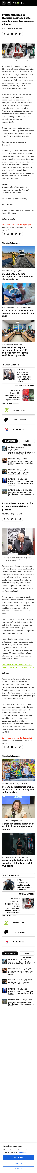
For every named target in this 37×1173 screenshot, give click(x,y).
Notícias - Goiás (14, 490)
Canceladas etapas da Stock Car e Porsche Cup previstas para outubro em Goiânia (21, 494)
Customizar (18, 1163)
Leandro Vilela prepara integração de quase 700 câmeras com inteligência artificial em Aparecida (15, 351)
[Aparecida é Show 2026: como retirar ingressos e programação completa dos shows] (4, 990)
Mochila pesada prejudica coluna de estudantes (25, 887)
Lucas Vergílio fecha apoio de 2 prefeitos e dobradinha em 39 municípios (18, 863)
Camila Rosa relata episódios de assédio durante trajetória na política (18, 826)
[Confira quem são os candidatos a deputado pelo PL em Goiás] (4, 471)
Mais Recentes (27, 441)
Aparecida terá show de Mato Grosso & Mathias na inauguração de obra (21, 453)
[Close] (35, 1144)
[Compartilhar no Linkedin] (16, 34)
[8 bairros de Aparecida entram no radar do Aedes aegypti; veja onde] (18, 294)
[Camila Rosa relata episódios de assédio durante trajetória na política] (18, 807)
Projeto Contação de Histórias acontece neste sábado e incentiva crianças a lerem (12, 908)
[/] (4, 3)
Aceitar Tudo (18, 1157)
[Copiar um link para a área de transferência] (20, 34)
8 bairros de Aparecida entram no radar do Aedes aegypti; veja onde (18, 313)
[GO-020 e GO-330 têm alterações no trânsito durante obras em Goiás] (18, 257)
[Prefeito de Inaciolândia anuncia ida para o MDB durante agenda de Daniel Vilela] (18, 770)
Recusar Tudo (18, 1168)
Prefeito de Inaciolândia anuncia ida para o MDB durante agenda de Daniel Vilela (18, 789)
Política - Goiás (8, 784)
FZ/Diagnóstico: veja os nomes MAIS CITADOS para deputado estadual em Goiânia (20, 463)
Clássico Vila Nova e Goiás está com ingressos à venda (12, 397)
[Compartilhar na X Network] (8, 34)
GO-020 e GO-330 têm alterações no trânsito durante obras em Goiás (17, 276)
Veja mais (22, 1152)
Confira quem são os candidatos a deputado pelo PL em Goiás (19, 473)
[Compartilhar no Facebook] (4, 34)
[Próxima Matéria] (28, 395)
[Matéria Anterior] (8, 374)
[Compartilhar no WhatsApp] (12, 34)
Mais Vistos (10, 441)
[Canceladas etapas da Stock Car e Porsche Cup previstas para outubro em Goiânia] (4, 491)
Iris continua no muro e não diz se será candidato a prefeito (24, 377)
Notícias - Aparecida (10, 308)
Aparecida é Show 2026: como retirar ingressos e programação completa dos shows (20, 483)
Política (20, 370)
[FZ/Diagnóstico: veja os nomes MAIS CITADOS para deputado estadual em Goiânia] (4, 970)
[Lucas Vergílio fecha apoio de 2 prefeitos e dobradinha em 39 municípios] (18, 844)
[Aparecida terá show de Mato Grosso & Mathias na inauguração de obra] (4, 448)
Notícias (5, 28)
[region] (18, 1158)
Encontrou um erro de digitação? (17, 225)
